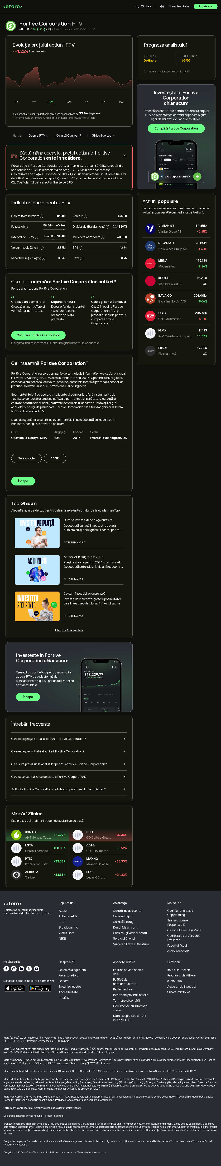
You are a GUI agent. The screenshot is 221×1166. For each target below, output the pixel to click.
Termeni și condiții (54, 1115)
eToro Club (174, 981)
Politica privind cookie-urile (129, 972)
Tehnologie (26, 458)
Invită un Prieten (178, 970)
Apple (63, 910)
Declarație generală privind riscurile (22, 1115)
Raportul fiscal (177, 945)
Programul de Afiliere (181, 975)
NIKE (62, 938)
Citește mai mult (75, 542)
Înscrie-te (205, 6)
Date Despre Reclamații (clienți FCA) (129, 1018)
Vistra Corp (66, 933)
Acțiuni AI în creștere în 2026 (83, 557)
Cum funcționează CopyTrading (180, 913)
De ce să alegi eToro (72, 970)
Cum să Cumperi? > (69, 135)
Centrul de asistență (127, 910)
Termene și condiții (126, 1000)
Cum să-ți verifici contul (130, 933)
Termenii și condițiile (27, 1100)
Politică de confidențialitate (124, 981)
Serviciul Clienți (124, 938)
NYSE (55, 458)
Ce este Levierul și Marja (184, 930)
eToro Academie (178, 951)
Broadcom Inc (68, 927)
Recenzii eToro (68, 975)
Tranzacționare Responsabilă (177, 922)
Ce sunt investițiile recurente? (84, 593)
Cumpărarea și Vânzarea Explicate (183, 938)
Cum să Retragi (123, 922)
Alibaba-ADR (68, 916)
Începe (23, 481)
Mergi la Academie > (69, 630)
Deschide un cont (125, 927)
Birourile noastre (70, 986)
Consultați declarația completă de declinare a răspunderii (80, 1100)
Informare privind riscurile (130, 995)
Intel (62, 922)
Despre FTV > (38, 135)
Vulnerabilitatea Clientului (131, 944)
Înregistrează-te (22, 114)
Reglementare (123, 989)
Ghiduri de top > (103, 135)
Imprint (64, 997)
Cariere (64, 981)
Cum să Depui (122, 916)
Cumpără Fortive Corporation (176, 128)
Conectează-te (179, 6)
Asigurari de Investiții (181, 986)
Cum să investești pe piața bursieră (88, 520)
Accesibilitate (68, 992)
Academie (92, 343)
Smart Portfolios (178, 992)
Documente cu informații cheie (130, 1008)
